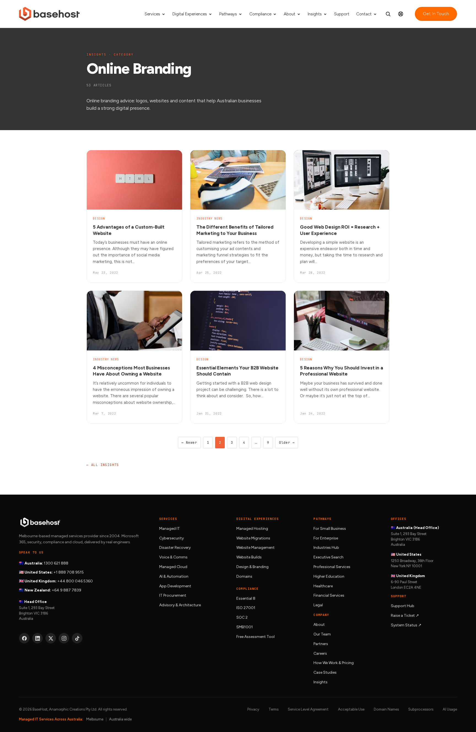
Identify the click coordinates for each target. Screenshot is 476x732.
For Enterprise (325, 538)
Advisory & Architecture (180, 605)
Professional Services (331, 566)
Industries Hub (326, 547)
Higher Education (328, 576)
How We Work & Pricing (333, 662)
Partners (320, 643)
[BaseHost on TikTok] (77, 638)
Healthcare (323, 586)
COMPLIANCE (247, 589)
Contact (364, 14)
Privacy (253, 709)
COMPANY (321, 615)
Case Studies (325, 672)
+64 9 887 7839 (66, 590)
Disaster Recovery (175, 547)
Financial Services (328, 595)
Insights (315, 14)
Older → (286, 442)
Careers (320, 653)
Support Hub (402, 606)
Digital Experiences (189, 14)
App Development (175, 586)
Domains (244, 576)
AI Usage (450, 709)
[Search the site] (388, 14)
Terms (273, 709)
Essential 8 (245, 598)
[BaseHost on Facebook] (24, 638)
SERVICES (168, 519)
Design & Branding (252, 566)
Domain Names (386, 709)
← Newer (189, 442)
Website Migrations (253, 538)
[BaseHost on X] (50, 638)
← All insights (102, 465)
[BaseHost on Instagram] (64, 638)
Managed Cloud (173, 566)
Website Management (255, 547)
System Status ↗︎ (406, 625)
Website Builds (249, 557)
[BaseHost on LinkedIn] (37, 638)
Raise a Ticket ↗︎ (405, 615)
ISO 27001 (245, 607)
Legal (318, 605)
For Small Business (329, 528)
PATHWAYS (322, 519)
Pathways (228, 14)
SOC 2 (242, 617)
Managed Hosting (252, 528)
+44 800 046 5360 (75, 581)
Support (341, 14)
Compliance (260, 14)
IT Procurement (172, 595)
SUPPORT (399, 596)
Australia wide (120, 719)
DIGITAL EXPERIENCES (257, 519)
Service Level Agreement (308, 709)
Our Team (322, 634)
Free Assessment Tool (255, 636)
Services (152, 14)
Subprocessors (420, 709)
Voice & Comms (173, 557)
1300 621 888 (56, 563)
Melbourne (94, 719)
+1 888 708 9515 (68, 572)
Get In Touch (436, 13)
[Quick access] (401, 14)
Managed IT (169, 528)
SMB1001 (244, 627)
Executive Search (328, 557)
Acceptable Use (351, 709)
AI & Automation (173, 576)
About (289, 14)
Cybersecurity (171, 538)
